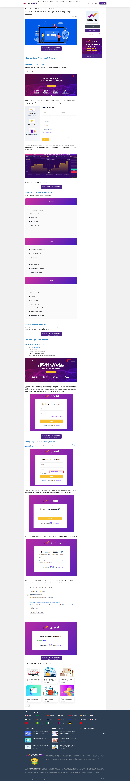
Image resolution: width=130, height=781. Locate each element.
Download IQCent (53, 775)
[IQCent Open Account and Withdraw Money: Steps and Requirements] (67, 691)
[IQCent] (92, 22)
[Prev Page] (26, 706)
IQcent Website (36, 347)
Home (39, 1)
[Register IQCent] (92, 46)
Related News (31, 663)
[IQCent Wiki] (34, 756)
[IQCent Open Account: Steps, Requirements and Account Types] (33, 672)
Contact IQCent (43, 779)
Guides (51, 1)
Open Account (92, 30)
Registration (63, 1)
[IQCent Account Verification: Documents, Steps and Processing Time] (50, 691)
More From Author (44, 663)
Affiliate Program (43, 775)
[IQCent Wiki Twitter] (93, 779)
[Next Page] (29, 706)
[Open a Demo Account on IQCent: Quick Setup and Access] (28, 733)
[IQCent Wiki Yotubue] (96, 779)
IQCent (27, 775)
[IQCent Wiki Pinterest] (103, 779)
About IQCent (34, 775)
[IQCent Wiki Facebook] (91, 779)
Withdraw (71, 1)
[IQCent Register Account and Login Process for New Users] (28, 746)
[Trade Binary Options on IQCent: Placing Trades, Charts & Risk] (55, 733)
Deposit (78, 1)
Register (103, 3)
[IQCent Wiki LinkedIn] (98, 779)
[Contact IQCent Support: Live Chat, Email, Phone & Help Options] (50, 672)
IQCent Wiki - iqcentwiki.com (32, 779)
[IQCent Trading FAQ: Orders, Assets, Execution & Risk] (55, 740)
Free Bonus (92, 34)
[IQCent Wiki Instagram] (101, 779)
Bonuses (45, 1)
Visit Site (92, 26)
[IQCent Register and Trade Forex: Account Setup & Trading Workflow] (67, 672)
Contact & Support (43, 5)
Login (57, 1)
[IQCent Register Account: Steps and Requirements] (33, 691)
